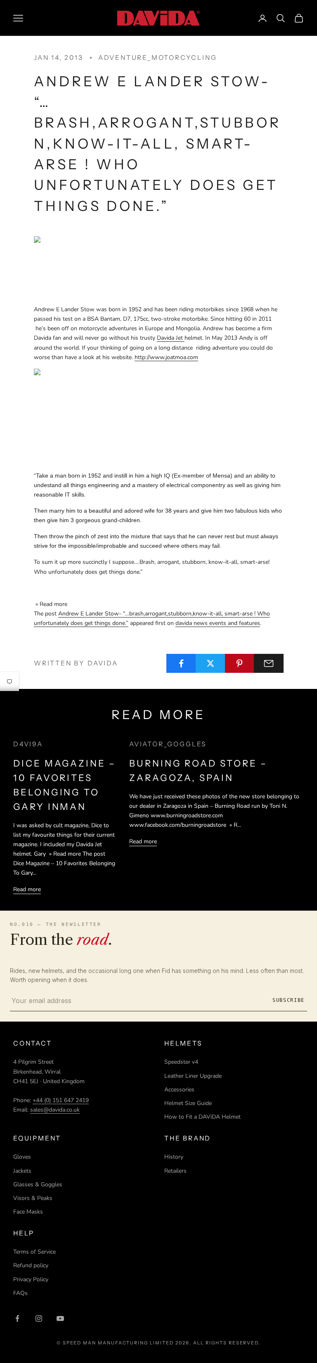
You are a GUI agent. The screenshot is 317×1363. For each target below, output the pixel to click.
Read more (27, 889)
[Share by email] (268, 663)
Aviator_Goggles (167, 744)
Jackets (22, 1171)
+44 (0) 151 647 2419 (61, 1100)
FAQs (20, 1293)
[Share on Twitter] (210, 663)
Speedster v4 (181, 1062)
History (173, 1157)
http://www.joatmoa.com (166, 357)
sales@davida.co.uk (55, 1110)
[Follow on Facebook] (17, 1318)
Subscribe (288, 1000)
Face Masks (28, 1212)
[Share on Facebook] (181, 663)
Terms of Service (34, 1252)
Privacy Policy (30, 1279)
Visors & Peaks (32, 1198)
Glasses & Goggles (37, 1184)
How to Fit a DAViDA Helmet (202, 1117)
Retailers (175, 1171)
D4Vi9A (28, 744)
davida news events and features (217, 623)
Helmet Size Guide (188, 1103)
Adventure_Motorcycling (157, 58)
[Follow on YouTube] (60, 1318)
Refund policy (30, 1265)
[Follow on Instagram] (39, 1318)
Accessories (179, 1089)
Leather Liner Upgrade (193, 1076)
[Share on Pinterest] (239, 663)
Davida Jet (171, 338)
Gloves (22, 1157)
